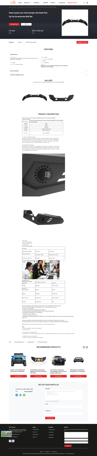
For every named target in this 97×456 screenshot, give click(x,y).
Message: (48, 388)
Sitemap (41, 451)
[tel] (28, 395)
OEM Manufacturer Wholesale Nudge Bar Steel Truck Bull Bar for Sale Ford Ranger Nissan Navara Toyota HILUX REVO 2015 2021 (38, 373)
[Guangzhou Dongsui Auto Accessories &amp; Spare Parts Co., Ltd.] (12, 2)
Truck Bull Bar (20, 7)
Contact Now (50, 418)
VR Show (45, 2)
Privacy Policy (54, 451)
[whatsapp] (20, 395)
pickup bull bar (31, 342)
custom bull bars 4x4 (19, 342)
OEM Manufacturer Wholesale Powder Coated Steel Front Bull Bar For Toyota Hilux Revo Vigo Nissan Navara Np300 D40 (58, 373)
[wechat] (24, 395)
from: (47, 404)
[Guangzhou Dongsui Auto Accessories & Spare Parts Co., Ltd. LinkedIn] (13, 441)
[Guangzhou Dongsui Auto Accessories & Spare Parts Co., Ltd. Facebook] (10, 441)
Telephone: (48, 410)
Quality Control (35, 434)
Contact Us (35, 437)
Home (10, 7)
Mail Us (26, 24)
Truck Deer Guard (51, 429)
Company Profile (35, 429)
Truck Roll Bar (51, 432)
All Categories (51, 437)
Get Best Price (14, 24)
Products (15, 7)
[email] (17, 395)
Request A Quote (82, 42)
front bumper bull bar (42, 342)
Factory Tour (35, 432)
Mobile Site (47, 451)
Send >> (68, 445)
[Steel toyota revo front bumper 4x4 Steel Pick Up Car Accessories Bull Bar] (75, 22)
